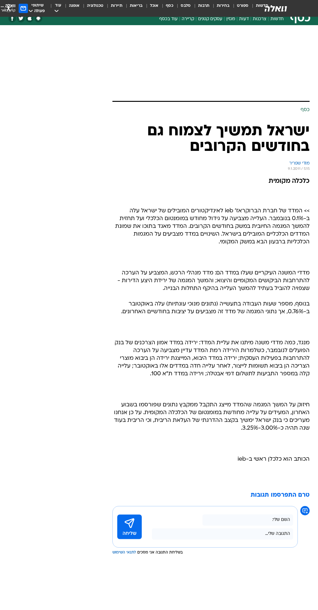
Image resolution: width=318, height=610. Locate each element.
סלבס (186, 6)
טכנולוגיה (95, 6)
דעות (244, 19)
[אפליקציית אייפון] (30, 18)
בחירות (223, 6)
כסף (169, 6)
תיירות (116, 6)
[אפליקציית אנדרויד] (38, 18)
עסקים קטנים (210, 19)
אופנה (74, 6)
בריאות (136, 6)
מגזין (230, 19)
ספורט (242, 6)
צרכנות (259, 19)
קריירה (188, 19)
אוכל (154, 6)
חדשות (277, 19)
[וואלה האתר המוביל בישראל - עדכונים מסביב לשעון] (276, 8)
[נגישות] (8, 8)
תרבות (203, 6)
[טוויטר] (21, 18)
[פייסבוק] (12, 18)
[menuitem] (238, 8)
